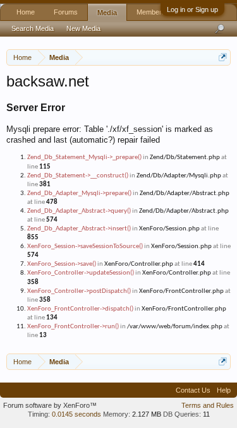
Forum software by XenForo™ (50, 405)
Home (25, 12)
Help (224, 390)
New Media (83, 28)
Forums (66, 12)
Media (107, 12)
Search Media (32, 28)
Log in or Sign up (192, 9)
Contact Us (193, 390)
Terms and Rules (207, 405)
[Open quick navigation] (223, 57)
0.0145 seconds (76, 414)
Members (151, 12)
